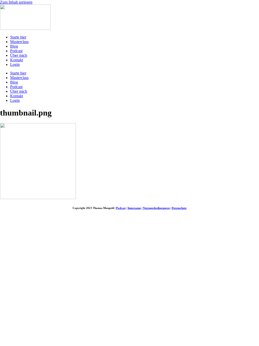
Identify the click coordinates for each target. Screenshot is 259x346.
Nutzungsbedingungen (156, 207)
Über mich (18, 55)
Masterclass (19, 42)
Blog (14, 46)
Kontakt (16, 60)
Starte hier (18, 37)
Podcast (16, 51)
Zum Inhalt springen (16, 2)
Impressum (134, 207)
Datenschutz (179, 207)
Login (15, 64)
